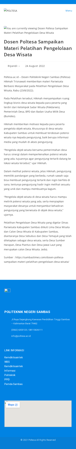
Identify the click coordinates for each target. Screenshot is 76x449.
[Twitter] (27, 446)
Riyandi (12, 66)
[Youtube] (41, 446)
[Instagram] (48, 446)
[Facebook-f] (34, 446)
